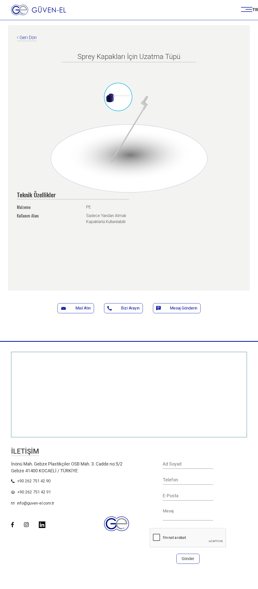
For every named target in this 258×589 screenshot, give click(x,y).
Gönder (188, 558)
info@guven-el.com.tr (35, 503)
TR (255, 9)
